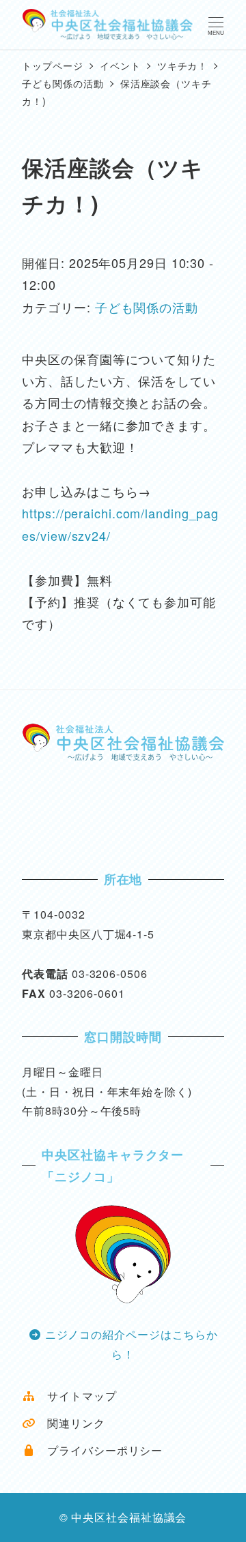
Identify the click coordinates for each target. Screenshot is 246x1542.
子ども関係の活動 (146, 307)
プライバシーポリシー (99, 1450)
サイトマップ (76, 1396)
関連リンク (70, 1423)
